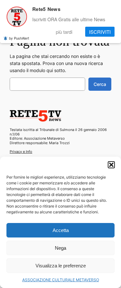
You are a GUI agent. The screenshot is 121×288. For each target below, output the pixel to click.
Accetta (61, 230)
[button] (111, 165)
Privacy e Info (21, 151)
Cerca (100, 84)
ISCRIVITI (100, 31)
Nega (60, 248)
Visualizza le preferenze (60, 265)
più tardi (64, 31)
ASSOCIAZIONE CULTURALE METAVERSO (60, 279)
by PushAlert (19, 38)
